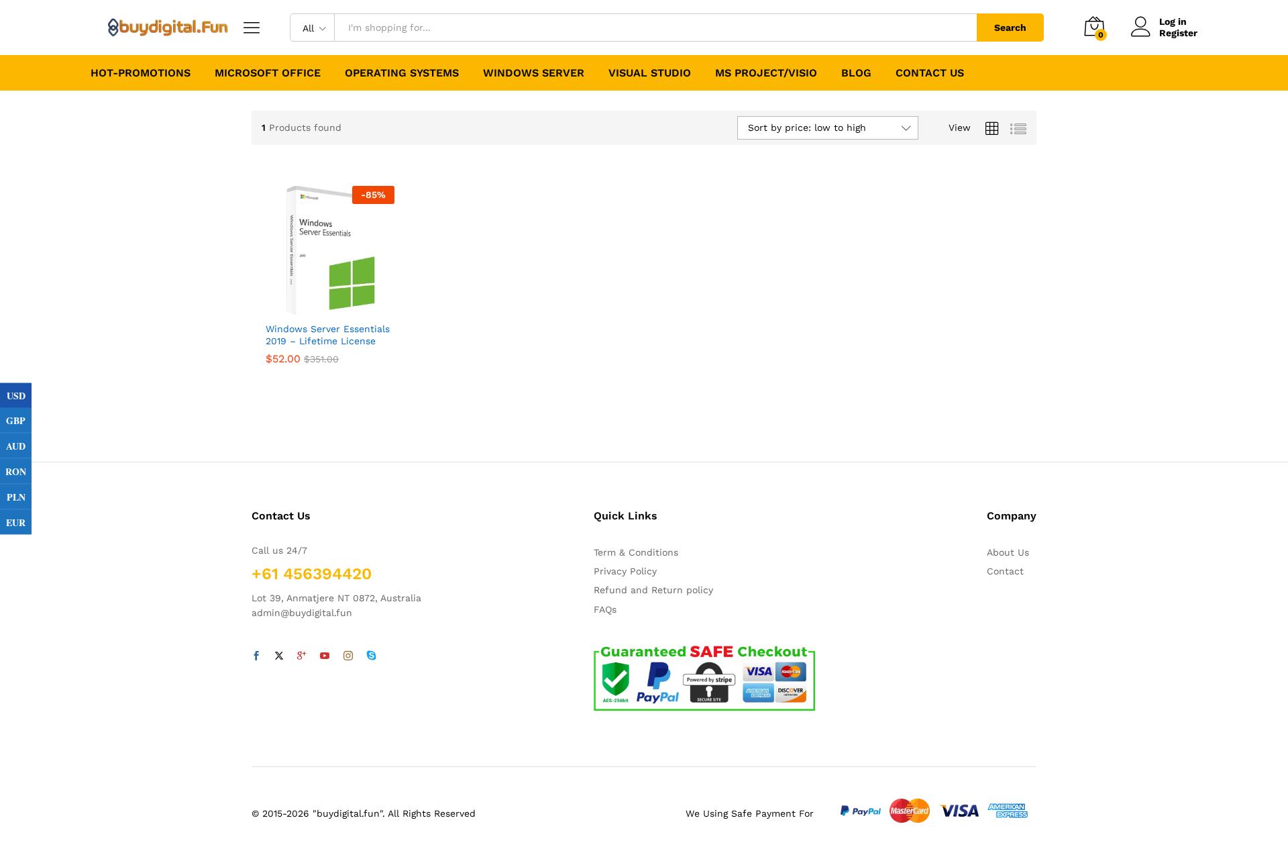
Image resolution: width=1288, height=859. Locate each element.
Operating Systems (402, 73)
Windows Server (533, 73)
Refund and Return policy (653, 590)
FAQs (605, 609)
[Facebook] (256, 656)
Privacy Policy (625, 571)
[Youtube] (324, 656)
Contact (1005, 571)
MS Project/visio (766, 73)
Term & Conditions (636, 552)
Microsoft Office (268, 73)
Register (1178, 33)
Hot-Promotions (141, 73)
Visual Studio (649, 73)
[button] (328, 306)
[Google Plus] (301, 656)
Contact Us (930, 73)
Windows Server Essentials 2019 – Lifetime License (328, 334)
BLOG (856, 73)
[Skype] (371, 656)
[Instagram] (348, 656)
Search (1010, 27)
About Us (1008, 552)
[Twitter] (279, 656)
